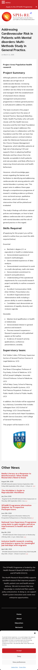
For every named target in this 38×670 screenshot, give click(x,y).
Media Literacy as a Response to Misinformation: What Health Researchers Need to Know (16, 476)
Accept (19, 651)
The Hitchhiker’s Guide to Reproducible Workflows (13, 491)
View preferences (19, 662)
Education (19, 623)
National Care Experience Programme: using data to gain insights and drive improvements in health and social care (18, 525)
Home (19, 614)
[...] (34, 486)
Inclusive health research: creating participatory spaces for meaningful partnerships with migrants (18, 543)
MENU (8, 3)
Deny (19, 656)
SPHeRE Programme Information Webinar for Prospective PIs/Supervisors (16, 507)
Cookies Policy (14, 667)
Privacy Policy (22, 667)
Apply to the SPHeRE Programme (19, 7)
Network (19, 627)
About (19, 618)
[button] (35, 633)
